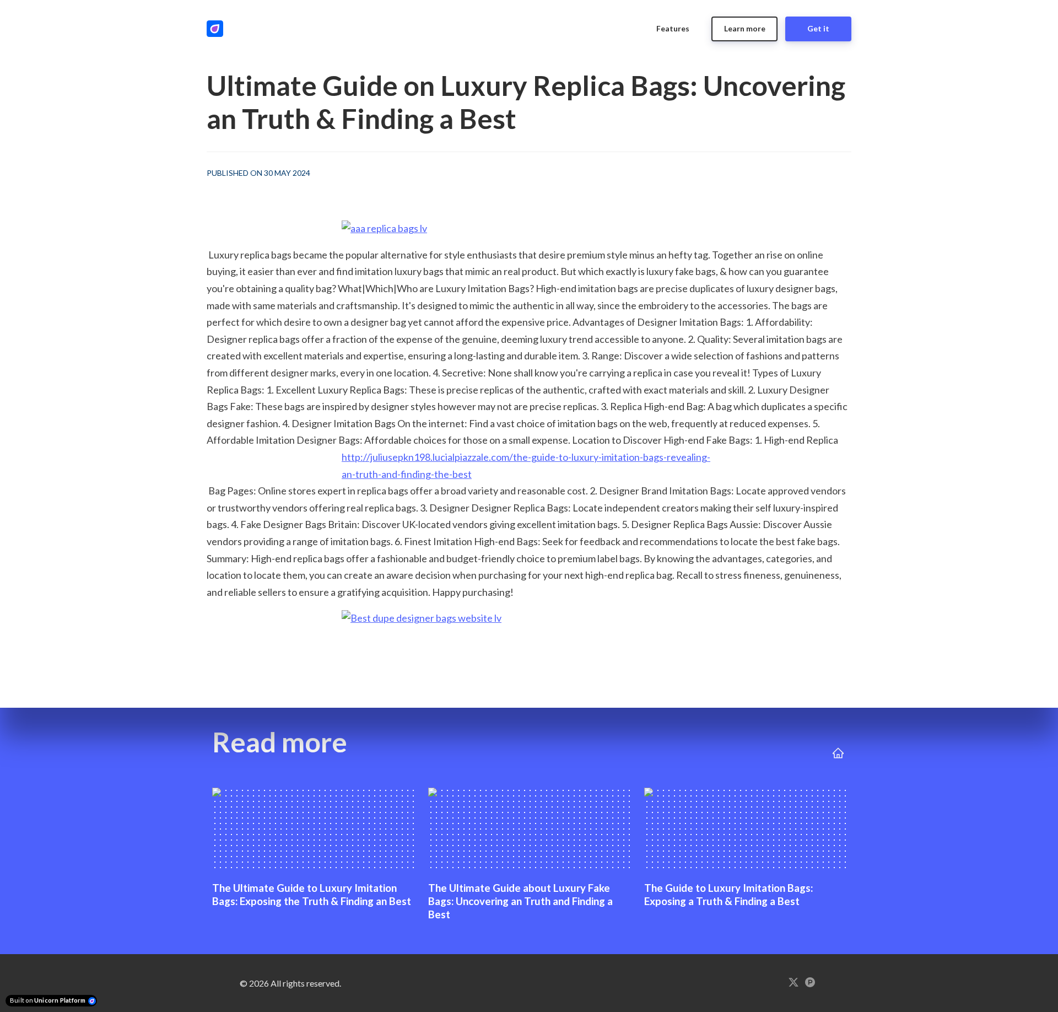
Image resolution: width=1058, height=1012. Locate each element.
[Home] (218, 28)
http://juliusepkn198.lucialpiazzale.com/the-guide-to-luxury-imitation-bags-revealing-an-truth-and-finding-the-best (526, 465)
